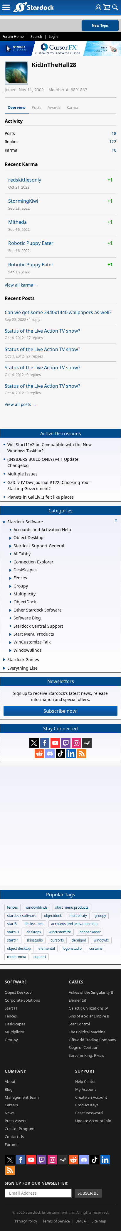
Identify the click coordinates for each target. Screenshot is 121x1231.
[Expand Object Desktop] (10, 538)
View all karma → (21, 285)
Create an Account (91, 1097)
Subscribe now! (60, 711)
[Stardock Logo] (33, 7)
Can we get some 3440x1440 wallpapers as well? (58, 312)
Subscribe (88, 1193)
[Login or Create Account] (98, 7)
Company (15, 1071)
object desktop (19, 948)
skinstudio (34, 940)
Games (76, 982)
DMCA (80, 1221)
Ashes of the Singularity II (91, 992)
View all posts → (20, 404)
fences (12, 907)
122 (112, 141)
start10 (13, 931)
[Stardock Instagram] (76, 743)
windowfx (101, 940)
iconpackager (90, 931)
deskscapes (33, 923)
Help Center (85, 1081)
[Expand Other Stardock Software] (10, 610)
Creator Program (19, 1128)
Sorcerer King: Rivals (86, 1055)
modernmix (16, 956)
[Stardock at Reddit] (39, 753)
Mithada (17, 222)
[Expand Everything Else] (4, 668)
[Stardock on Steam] (87, 743)
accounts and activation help (74, 923)
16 (114, 150)
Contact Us (14, 1136)
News (9, 1112)
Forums (11, 1144)
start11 (13, 940)
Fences (11, 1016)
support (39, 956)
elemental (46, 948)
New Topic (100, 25)
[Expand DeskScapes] (10, 570)
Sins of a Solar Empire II (89, 1016)
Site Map (99, 1221)
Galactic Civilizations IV (88, 1008)
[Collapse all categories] (116, 520)
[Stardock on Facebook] (44, 743)
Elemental (77, 1000)
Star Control (79, 1024)
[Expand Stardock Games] (4, 659)
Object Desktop (18, 992)
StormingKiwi (23, 201)
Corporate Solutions (22, 1000)
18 (114, 133)
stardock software (21, 915)
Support (85, 1071)
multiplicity (78, 915)
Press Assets (15, 1120)
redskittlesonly (24, 180)
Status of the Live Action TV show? (42, 331)
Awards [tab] (54, 107)
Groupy (11, 1039)
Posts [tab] (36, 107)
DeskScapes (15, 1024)
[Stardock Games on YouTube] (55, 743)
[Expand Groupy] (10, 586)
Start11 (11, 1008)
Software (16, 982)
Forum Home (13, 36)
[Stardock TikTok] (60, 753)
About (10, 1081)
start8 (12, 923)
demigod (79, 940)
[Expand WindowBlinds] (10, 650)
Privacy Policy (26, 1221)
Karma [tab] (72, 107)
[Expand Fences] (10, 578)
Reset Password (89, 1112)
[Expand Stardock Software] (3, 522)
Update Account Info (93, 1120)
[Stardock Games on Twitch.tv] (65, 743)
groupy (100, 915)
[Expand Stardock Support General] (10, 546)
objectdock (53, 915)
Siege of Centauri (83, 1047)
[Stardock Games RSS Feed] (81, 753)
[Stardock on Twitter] (34, 743)
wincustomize (60, 931)
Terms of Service (56, 1221)
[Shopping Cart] (106, 7)
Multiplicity (14, 1031)
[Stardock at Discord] (50, 753)
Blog (9, 1089)
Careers (11, 1105)
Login (53, 36)
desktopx (33, 931)
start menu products (71, 907)
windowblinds (37, 907)
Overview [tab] (17, 107)
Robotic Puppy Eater (30, 243)
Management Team (22, 1097)
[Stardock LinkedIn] (71, 753)
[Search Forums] (115, 7)
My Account (85, 1089)
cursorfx (57, 940)
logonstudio (72, 948)
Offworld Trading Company (92, 1039)
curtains (95, 948)
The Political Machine (87, 1031)
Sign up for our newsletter (36, 1183)
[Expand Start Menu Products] (10, 634)
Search (36, 36)
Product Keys (86, 1105)
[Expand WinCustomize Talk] (10, 642)
